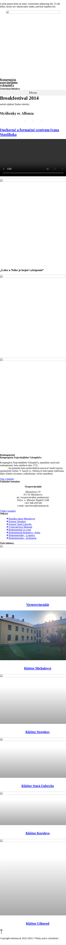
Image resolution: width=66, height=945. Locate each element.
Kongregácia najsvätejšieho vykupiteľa (10, 84)
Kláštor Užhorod (37, 923)
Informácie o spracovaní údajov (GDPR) (19, 941)
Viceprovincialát (37, 604)
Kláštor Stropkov (37, 732)
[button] (33, 93)
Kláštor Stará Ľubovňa (37, 786)
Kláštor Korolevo (38, 833)
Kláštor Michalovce (37, 668)
